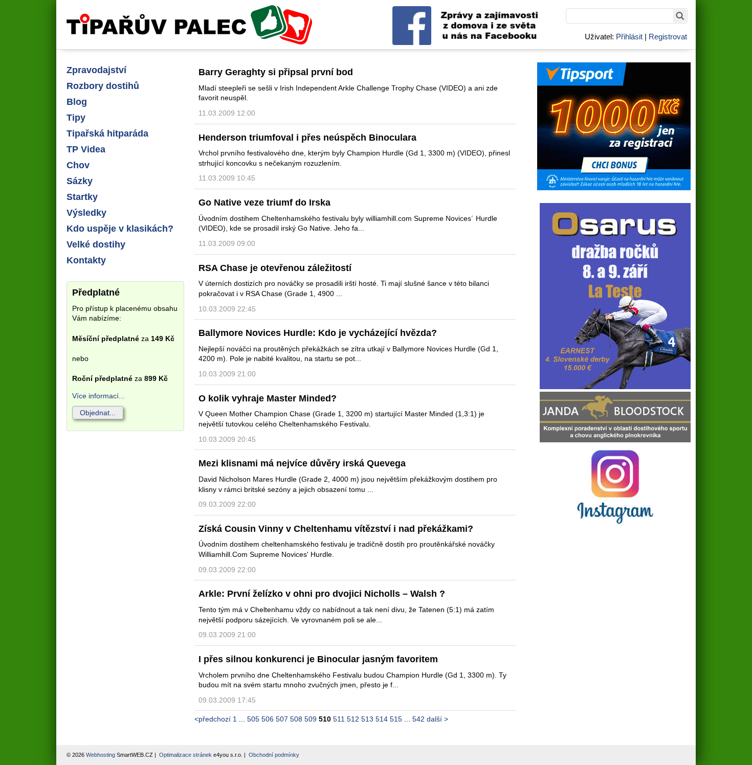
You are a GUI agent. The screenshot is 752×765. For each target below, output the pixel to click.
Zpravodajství (96, 70)
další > (437, 719)
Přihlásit (629, 36)
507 (282, 719)
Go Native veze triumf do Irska (264, 202)
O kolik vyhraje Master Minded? (267, 398)
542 (418, 719)
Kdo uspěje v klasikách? (120, 228)
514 (381, 719)
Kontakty (86, 260)
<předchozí (212, 719)
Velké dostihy (96, 244)
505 (253, 719)
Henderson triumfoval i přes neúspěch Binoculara (307, 137)
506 (267, 719)
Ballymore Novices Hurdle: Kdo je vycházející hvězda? (317, 333)
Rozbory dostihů (103, 86)
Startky (82, 197)
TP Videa (86, 149)
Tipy (76, 117)
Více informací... (98, 396)
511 (339, 719)
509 (310, 719)
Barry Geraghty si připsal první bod (275, 72)
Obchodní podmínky (274, 755)
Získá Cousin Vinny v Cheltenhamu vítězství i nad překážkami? (335, 529)
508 (296, 719)
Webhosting (100, 755)
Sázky (80, 181)
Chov (78, 165)
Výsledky (86, 213)
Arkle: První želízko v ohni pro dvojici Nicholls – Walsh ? (321, 594)
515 (396, 719)
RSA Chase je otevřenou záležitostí (274, 268)
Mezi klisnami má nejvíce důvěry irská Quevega (302, 463)
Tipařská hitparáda (107, 133)
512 (353, 719)
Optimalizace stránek (185, 755)
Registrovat (668, 36)
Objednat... (98, 413)
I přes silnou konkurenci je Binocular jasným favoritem (318, 659)
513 (367, 719)
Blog (77, 102)
